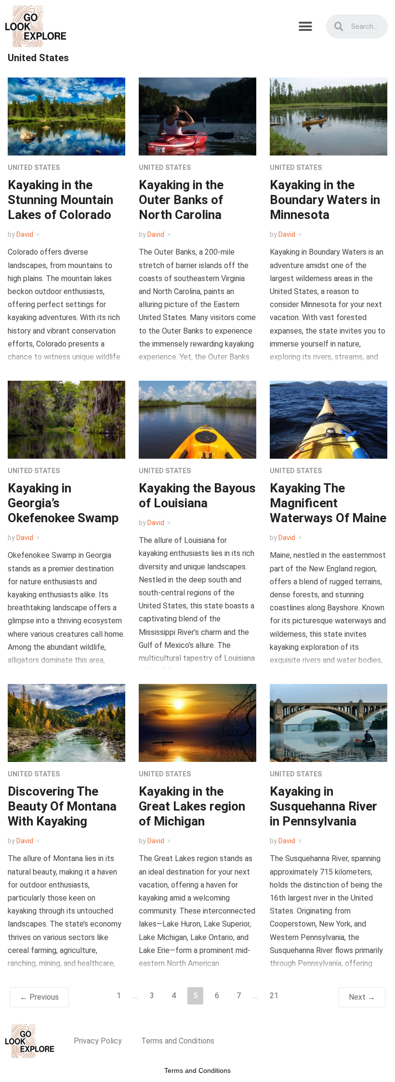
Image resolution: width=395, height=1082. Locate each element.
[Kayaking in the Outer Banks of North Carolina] (197, 115)
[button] (305, 26)
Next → (362, 997)
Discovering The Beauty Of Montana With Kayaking (62, 806)
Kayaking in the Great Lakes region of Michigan (192, 806)
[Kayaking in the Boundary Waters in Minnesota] (328, 115)
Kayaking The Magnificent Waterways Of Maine (328, 503)
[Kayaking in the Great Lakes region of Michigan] (197, 722)
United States (34, 167)
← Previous (39, 997)
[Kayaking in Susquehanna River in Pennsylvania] (328, 722)
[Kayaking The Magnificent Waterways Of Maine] (328, 419)
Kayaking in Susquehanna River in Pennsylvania (323, 806)
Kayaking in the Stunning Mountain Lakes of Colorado (60, 200)
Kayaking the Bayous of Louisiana (197, 495)
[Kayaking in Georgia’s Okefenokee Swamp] (66, 419)
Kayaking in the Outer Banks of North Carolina (181, 200)
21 (274, 995)
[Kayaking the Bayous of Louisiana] (197, 419)
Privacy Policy (98, 1040)
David (24, 234)
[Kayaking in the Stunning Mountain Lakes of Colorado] (66, 115)
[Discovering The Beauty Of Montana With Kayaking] (66, 722)
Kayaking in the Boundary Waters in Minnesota (325, 200)
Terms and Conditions (177, 1040)
